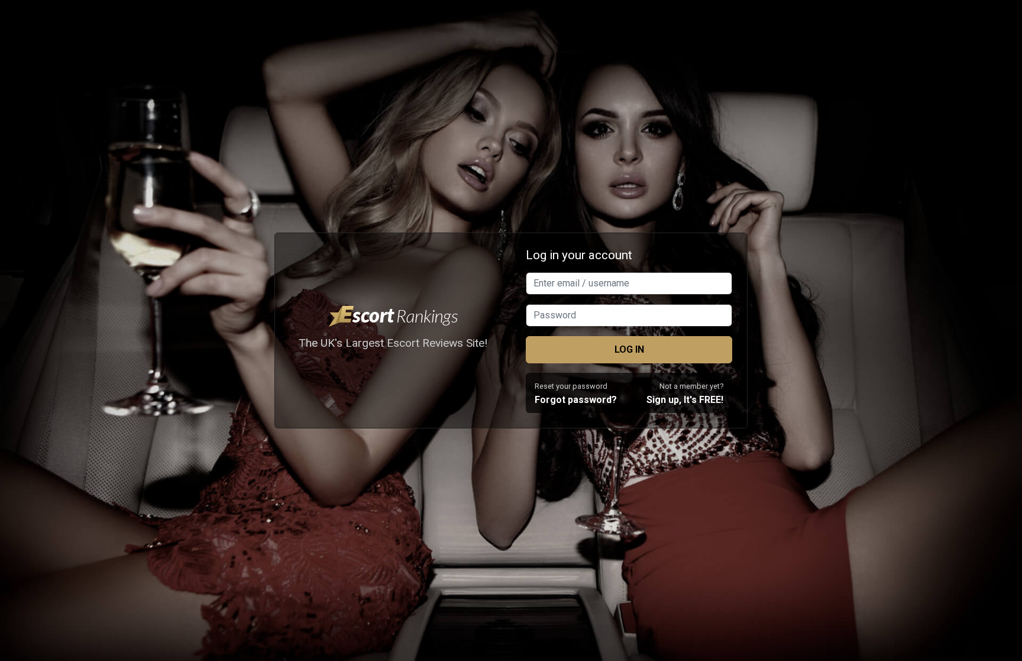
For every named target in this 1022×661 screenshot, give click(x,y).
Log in (629, 349)
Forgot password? (576, 399)
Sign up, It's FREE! (684, 399)
